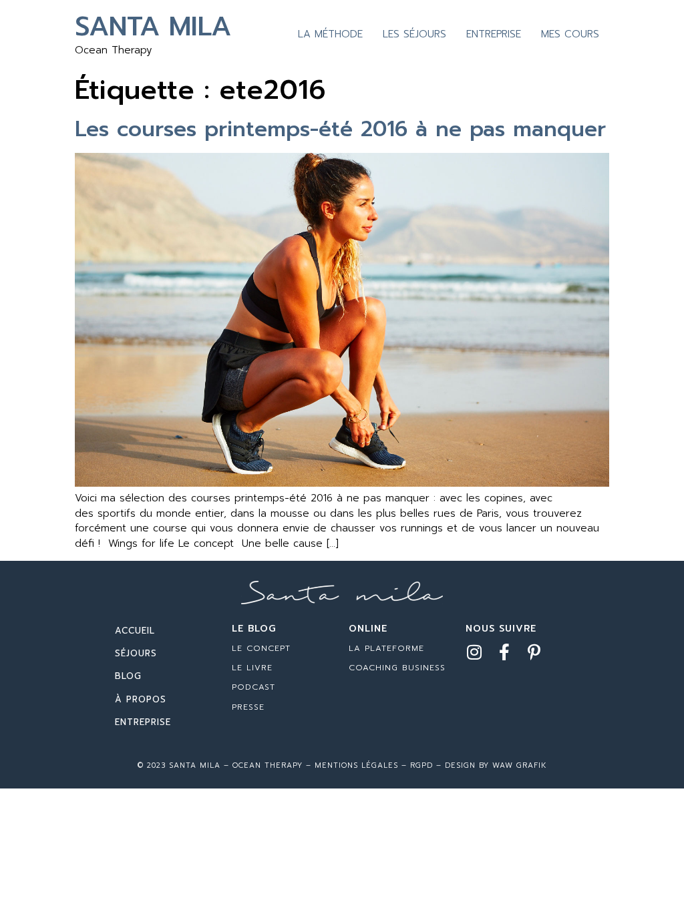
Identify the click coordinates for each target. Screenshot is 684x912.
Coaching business (397, 668)
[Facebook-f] (504, 652)
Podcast (253, 687)
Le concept (261, 648)
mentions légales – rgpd (374, 765)
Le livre (252, 668)
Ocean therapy (266, 765)
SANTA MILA (153, 26)
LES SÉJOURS (414, 34)
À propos (140, 699)
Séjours (136, 653)
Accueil (135, 630)
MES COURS (570, 34)
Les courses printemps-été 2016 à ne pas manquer (340, 129)
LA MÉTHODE (330, 34)
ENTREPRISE (493, 34)
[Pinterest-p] (534, 652)
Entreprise (143, 722)
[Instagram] (474, 652)
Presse (248, 707)
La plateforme (386, 648)
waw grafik (519, 765)
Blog (128, 676)
